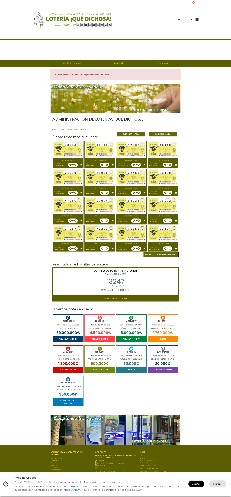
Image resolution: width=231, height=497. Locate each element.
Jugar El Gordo (100, 339)
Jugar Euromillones (68, 339)
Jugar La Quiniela (68, 370)
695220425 (101, 461)
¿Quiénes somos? (57, 458)
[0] (192, 19)
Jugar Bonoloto (100, 370)
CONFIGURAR (77, 489)
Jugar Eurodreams (163, 370)
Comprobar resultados (115, 298)
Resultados (54, 463)
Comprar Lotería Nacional (68, 401)
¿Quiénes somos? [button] (72, 63)
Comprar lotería (56, 461)
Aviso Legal (144, 458)
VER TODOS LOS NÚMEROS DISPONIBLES (161, 254)
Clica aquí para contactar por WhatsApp (111, 463)
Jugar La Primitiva (131, 339)
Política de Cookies (146, 463)
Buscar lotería (132, 134)
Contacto (54, 465)
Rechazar (217, 484)
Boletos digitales (56, 470)
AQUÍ (139, 489)
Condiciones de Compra (148, 465)
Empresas (54, 467)
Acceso (184, 19)
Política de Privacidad (147, 461)
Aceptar (196, 484)
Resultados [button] (119, 63)
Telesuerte (143, 456)
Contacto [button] (163, 63)
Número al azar (163, 134)
